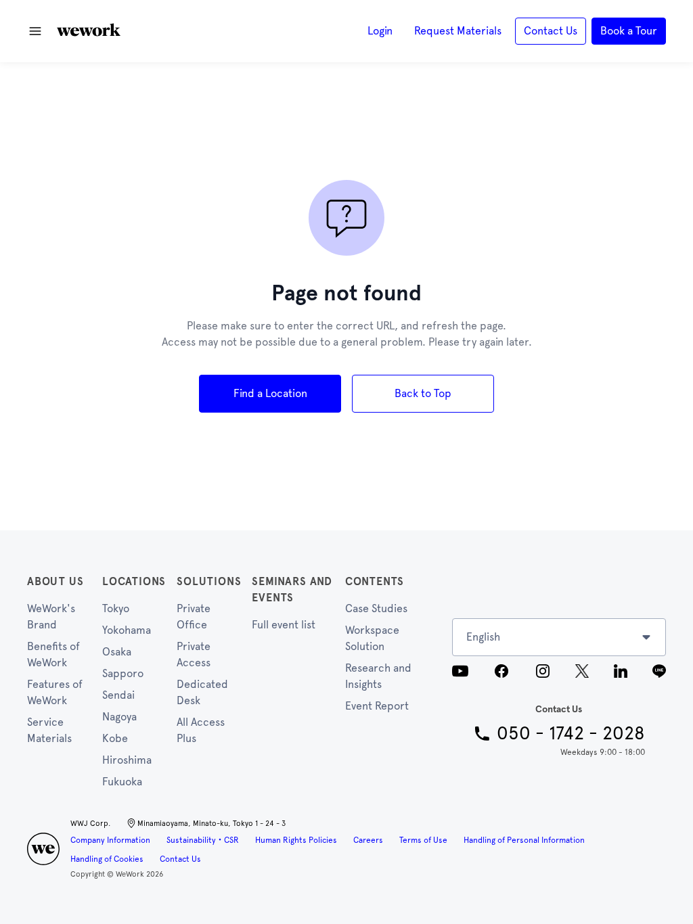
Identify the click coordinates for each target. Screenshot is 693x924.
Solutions (209, 581)
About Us (55, 581)
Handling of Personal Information (524, 840)
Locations (134, 581)
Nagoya (119, 716)
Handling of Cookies (106, 859)
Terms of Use (423, 840)
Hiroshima (127, 760)
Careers (368, 840)
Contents (374, 581)
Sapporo (122, 673)
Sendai (118, 695)
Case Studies (376, 608)
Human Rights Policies (296, 840)
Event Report (377, 705)
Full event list (283, 624)
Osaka (116, 651)
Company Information (110, 840)
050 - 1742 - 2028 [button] (571, 732)
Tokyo (115, 608)
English (483, 636)
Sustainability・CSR (202, 840)
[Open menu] (35, 31)
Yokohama (126, 630)
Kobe (115, 738)
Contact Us (180, 859)
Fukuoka (122, 781)
